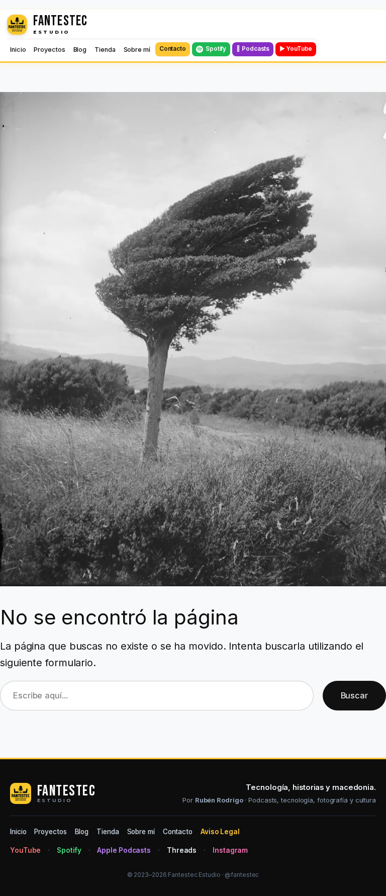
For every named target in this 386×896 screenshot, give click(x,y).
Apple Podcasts (124, 850)
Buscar (354, 695)
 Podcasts (252, 48)
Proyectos (49, 49)
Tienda (104, 49)
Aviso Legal (220, 832)
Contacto (172, 48)
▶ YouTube (295, 48)
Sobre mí (137, 49)
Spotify (216, 48)
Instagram (230, 850)
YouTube (25, 850)
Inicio (18, 49)
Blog (80, 49)
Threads (182, 850)
